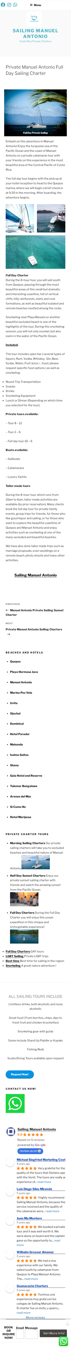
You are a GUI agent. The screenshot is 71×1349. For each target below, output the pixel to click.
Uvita (14, 703)
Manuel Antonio (21, 682)
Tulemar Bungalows (23, 786)
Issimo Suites (19, 755)
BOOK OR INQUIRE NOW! (8, 1333)
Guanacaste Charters (32, 1286)
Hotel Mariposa (20, 817)
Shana (14, 765)
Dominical (17, 723)
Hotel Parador (20, 734)
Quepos (15, 661)
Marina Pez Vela (21, 692)
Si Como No (18, 807)
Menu (37, 5)
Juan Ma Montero (29, 1218)
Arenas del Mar (20, 796)
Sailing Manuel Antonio (36, 33)
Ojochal (15, 713)
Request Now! (20, 1074)
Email (20, 1328)
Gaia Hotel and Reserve (26, 775)
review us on (28, 1151)
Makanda (16, 744)
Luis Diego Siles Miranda (34, 1189)
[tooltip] (3, 5)
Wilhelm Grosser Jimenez (35, 1252)
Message (31, 1328)
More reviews (35, 1317)
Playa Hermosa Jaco (24, 672)
